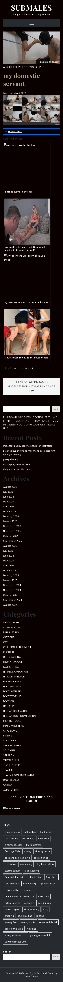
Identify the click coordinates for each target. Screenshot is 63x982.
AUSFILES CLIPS (12, 67)
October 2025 (11, 536)
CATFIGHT (9, 637)
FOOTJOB (8, 701)
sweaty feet (11, 922)
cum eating (26, 864)
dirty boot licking (45, 864)
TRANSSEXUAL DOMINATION (19, 774)
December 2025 (12, 526)
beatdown (43, 838)
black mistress (33, 845)
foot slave (10, 368)
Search (7, 404)
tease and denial (48, 922)
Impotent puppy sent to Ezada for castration (28, 445)
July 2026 (8, 491)
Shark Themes (31, 976)
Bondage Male (12, 851)
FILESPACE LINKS (12, 681)
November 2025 (12, 531)
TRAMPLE (8, 770)
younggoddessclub (40, 935)
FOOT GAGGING (12, 686)
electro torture (13, 870)
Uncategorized (11, 779)
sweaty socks (28, 922)
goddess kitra (48, 883)
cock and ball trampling (17, 857)
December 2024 (12, 585)
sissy (45, 909)
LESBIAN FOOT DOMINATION (19, 715)
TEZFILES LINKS (11, 765)
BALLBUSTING (11, 632)
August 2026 (10, 486)
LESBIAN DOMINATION (15, 711)
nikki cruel (43, 896)
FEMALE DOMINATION (15, 671)
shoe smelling (31, 909)
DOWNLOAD (15, 131)
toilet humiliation (14, 928)
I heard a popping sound (31, 381)
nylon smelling (12, 903)
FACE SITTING (11, 666)
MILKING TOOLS (12, 720)
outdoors (29, 903)
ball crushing (12, 838)
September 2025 (12, 540)
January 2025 (10, 580)
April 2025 (9, 565)
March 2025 (9, 570)
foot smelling (12, 883)
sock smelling (25, 916)
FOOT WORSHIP (31, 67)
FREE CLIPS (9, 706)
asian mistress (12, 832)
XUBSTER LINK (11, 789)
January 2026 (10, 521)
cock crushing (41, 857)
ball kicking (28, 838)
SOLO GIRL (9, 750)
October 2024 (11, 595)
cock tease (10, 864)
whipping (31, 928)
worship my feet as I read (17, 464)
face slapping (31, 870)
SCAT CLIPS (9, 740)
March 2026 (9, 511)
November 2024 (12, 590)
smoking (9, 916)
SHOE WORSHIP (12, 745)
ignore (27, 890)
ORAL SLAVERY (11, 730)
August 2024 (10, 604)
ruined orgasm (12, 909)
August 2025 (10, 545)
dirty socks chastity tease (17, 469)
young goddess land (16, 941)
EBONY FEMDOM (12, 661)
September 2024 (12, 599)
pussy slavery (10, 459)
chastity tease (42, 851)
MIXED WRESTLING (14, 725)
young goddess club (15, 935)
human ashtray (13, 890)
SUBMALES (31, 7)
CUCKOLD (8, 652)
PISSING (7, 735)
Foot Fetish (36, 877)
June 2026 (8, 496)
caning (27, 851)
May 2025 (8, 560)
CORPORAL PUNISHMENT (17, 647)
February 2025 (11, 575)
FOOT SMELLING (12, 691)
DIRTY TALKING (12, 656)
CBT (5, 642)
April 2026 (9, 506)
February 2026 (11, 516)
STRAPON (8, 755)
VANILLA (7, 784)
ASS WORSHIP (11, 622)
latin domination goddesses (19, 896)
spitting (40, 916)
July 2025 (8, 550)
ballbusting (46, 832)
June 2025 (8, 555)
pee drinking (44, 903)
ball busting (30, 832)
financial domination (15, 877)
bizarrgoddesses (13, 845)
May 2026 (8, 501)
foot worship (27, 368)
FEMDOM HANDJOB (14, 676)
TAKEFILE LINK (11, 760)
